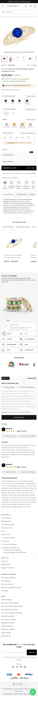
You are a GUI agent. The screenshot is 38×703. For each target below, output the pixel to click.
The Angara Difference (8, 578)
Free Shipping (6, 581)
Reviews (4, 424)
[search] (4, 12)
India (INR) (19, 684)
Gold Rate (4, 591)
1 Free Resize (11, 143)
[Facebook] (13, 667)
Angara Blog (5, 564)
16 (28, 138)
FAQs (3, 531)
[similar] (35, 65)
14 (16, 138)
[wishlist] (28, 65)
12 (4, 138)
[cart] (35, 6)
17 (34, 138)
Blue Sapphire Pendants (9, 610)
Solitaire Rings (6, 636)
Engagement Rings (7, 623)
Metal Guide (31, 119)
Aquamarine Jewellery (8, 619)
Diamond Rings (6, 600)
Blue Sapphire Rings (23, 227)
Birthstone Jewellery (8, 629)
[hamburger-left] (3, 6)
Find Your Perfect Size (28, 133)
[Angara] (12, 6)
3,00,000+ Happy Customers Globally (19, 1)
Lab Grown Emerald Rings (10, 603)
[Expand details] (19, 217)
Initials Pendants (6, 626)
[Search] (26, 6)
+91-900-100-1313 (9, 538)
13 (10, 138)
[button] (19, 34)
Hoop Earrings (6, 633)
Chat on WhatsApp (10, 544)
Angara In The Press (8, 568)
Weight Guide (31, 109)
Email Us (6, 541)
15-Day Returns (6, 518)
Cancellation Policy (7, 525)
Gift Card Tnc (5, 534)
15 (22, 138)
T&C (24, 694)
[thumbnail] (4, 59)
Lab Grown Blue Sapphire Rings (12, 606)
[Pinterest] (21, 667)
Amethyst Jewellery (7, 616)
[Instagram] (25, 667)
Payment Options (7, 584)
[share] (31, 65)
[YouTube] (17, 667)
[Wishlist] (30, 6)
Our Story (4, 561)
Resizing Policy (6, 521)
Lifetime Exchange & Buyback (11, 587)
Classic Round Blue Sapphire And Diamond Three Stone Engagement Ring (13, 256)
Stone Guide (31, 96)
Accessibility (8, 694)
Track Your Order (7, 528)
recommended (8, 227)
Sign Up (31, 652)
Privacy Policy (17, 694)
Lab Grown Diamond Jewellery (11, 613)
